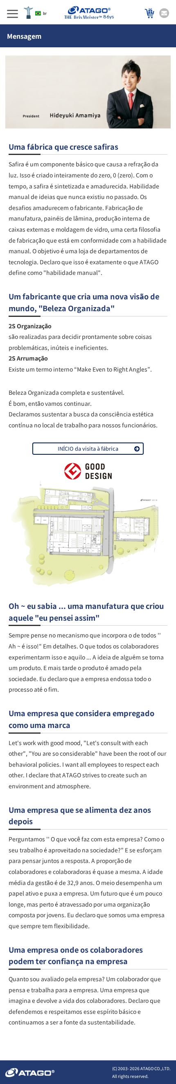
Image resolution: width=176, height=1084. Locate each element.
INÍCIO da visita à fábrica (88, 448)
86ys (108, 17)
